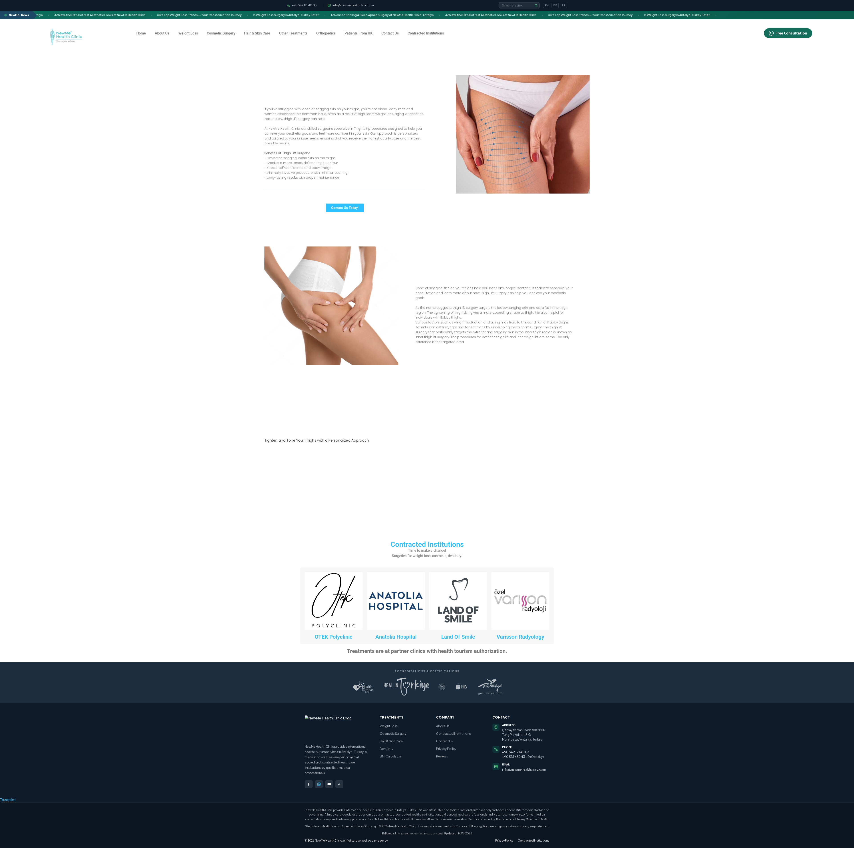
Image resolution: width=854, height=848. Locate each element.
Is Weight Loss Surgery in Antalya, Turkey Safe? (255, 15)
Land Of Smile (458, 637)
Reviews (442, 756)
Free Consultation (791, 33)
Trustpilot (8, 799)
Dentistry (386, 749)
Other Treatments (293, 33)
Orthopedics (326, 33)
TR (563, 5)
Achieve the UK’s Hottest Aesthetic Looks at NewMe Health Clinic (69, 15)
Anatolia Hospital (396, 637)
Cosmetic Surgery (221, 33)
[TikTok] (339, 784)
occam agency (378, 840)
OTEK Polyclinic (333, 637)
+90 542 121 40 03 (515, 752)
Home (141, 33)
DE (555, 5)
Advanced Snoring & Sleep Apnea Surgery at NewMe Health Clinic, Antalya (351, 15)
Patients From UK (358, 33)
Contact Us (390, 33)
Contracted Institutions (426, 33)
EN (546, 5)
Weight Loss (188, 33)
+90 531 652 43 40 (516, 757)
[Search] (536, 5)
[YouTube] (329, 784)
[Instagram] (319, 784)
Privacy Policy (446, 749)
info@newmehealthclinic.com (524, 769)
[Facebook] (309, 784)
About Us (162, 33)
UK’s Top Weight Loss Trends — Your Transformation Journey (168, 15)
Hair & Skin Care (257, 33)
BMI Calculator (390, 756)
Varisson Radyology (520, 637)
